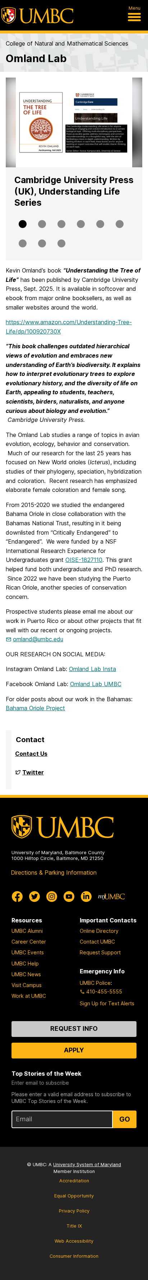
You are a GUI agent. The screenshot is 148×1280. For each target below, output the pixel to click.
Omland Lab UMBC (95, 684)
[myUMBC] (111, 896)
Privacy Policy (74, 1211)
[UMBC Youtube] (69, 896)
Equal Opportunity (74, 1195)
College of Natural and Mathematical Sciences (67, 43)
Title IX (74, 1226)
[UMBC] (37, 15)
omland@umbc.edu (38, 639)
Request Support (100, 952)
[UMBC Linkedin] (86, 896)
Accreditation (74, 1180)
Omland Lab (36, 58)
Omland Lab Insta (92, 668)
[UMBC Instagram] (52, 896)
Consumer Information (74, 1256)
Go (124, 1119)
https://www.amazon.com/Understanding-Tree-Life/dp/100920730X (69, 326)
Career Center (28, 942)
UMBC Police (95, 983)
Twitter (33, 775)
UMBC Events (27, 952)
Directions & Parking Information (54, 872)
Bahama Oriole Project (35, 708)
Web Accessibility (74, 1241)
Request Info (74, 1028)
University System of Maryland (87, 1164)
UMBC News (26, 974)
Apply (74, 1050)
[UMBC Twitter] (34, 896)
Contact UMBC (97, 942)
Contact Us (31, 753)
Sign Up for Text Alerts (107, 1003)
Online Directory (99, 931)
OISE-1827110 (83, 559)
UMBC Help (25, 963)
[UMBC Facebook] (17, 896)
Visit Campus (26, 985)
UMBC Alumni (27, 931)
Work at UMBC (28, 996)
